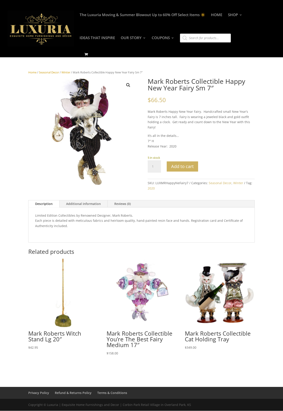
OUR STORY (131, 38)
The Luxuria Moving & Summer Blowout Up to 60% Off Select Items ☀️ (142, 15)
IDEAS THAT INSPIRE (97, 38)
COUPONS (161, 38)
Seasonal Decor (49, 72)
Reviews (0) (122, 204)
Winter (65, 72)
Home (32, 72)
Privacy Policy (38, 393)
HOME (216, 15)
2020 (151, 188)
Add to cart (182, 166)
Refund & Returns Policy (73, 393)
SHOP (233, 15)
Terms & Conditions (112, 393)
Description (44, 204)
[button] (128, 85)
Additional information (83, 204)
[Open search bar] (182, 32)
